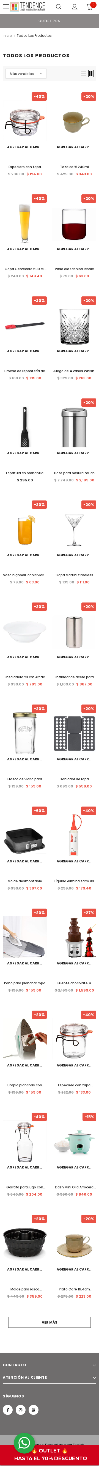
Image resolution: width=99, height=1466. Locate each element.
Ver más (49, 1322)
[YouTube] (33, 1410)
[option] (49, 21)
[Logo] (27, 7)
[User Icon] (75, 7)
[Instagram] (21, 1410)
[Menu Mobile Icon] (6, 7)
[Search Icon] (58, 7)
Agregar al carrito (26, 147)
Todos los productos (34, 35)
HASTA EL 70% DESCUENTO (50, 1458)
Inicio (7, 35)
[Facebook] (8, 1410)
